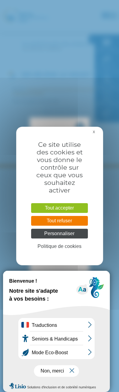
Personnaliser (59, 233)
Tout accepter (59, 207)
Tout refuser (59, 220)
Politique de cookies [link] (59, 246)
